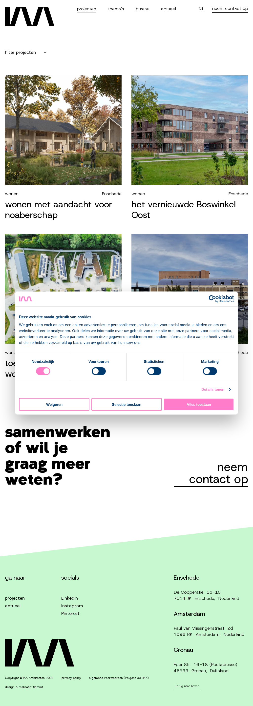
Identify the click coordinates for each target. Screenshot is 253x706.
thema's (116, 9)
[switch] (99, 371)
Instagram (72, 606)
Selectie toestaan (126, 404)
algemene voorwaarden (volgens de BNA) (119, 678)
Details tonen (212, 389)
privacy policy (71, 678)
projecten (86, 9)
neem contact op (230, 8)
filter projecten (20, 52)
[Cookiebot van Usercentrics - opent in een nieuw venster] (212, 299)
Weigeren (54, 404)
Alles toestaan (199, 404)
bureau (142, 9)
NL (201, 9)
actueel (168, 9)
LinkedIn (69, 598)
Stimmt (38, 687)
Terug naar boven (187, 686)
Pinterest (70, 613)
